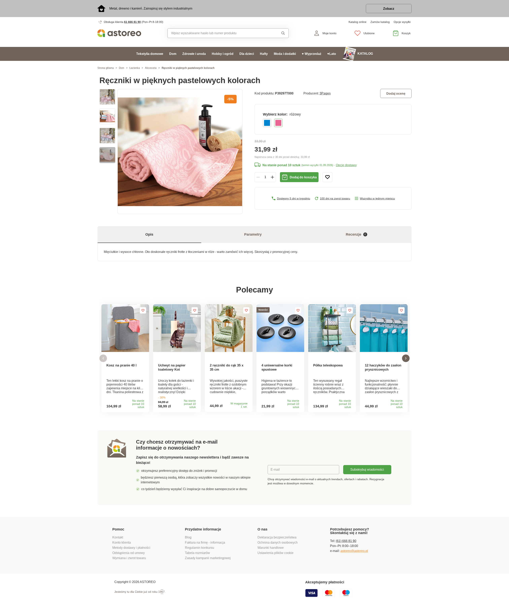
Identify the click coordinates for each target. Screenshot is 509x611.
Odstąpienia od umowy (128, 553)
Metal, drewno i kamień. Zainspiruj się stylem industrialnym (150, 8)
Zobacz (388, 8)
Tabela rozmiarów (197, 553)
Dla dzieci (246, 53)
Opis (149, 234)
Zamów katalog (380, 21)
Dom (172, 53)
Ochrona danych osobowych (277, 542)
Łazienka (134, 67)
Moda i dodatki (285, 53)
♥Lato (331, 53)
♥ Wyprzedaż (311, 53)
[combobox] (219, 33)
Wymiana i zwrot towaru (129, 558)
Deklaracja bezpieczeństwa (276, 537)
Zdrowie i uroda (194, 53)
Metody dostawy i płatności (131, 547)
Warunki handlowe (270, 547)
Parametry (253, 234)
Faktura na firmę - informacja (205, 542)
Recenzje (356, 234)
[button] (103, 358)
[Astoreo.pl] (122, 33)
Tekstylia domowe (149, 53)
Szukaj (279, 33)
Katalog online (357, 21)
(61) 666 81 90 (346, 541)
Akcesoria (150, 67)
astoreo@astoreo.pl (354, 551)
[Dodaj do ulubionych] (327, 177)
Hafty (264, 53)
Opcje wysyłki (402, 21)
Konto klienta (121, 542)
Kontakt (117, 537)
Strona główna (105, 67)
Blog (188, 537)
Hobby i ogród (222, 53)
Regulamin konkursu (199, 547)
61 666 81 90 (132, 21)
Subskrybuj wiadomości (367, 469)
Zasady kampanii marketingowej (208, 558)
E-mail (275, 469)
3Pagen (325, 93)
